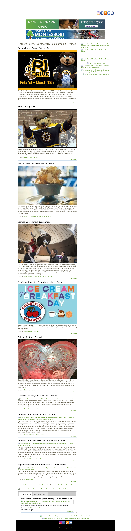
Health (76, 16)
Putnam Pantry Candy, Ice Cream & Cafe (37, 216)
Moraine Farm (28, 479)
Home (39, 16)
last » (71, 485)
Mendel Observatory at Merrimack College (38, 276)
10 (61, 485)
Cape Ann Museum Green (32, 409)
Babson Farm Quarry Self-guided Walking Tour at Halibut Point (46, 499)
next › (66, 485)
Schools (53, 16)
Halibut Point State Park (34, 508)
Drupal (69, 528)
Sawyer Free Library (30, 157)
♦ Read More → (73, 102)
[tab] (25, 494)
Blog (81, 16)
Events (46, 16)
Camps (70, 16)
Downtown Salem (30, 390)
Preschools (61, 16)
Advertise (89, 16)
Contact (96, 16)
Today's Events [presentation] (25, 494)
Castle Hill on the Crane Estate (34, 435)
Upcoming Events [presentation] (40, 494)
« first (24, 485)
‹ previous (31, 485)
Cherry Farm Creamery (31, 331)
